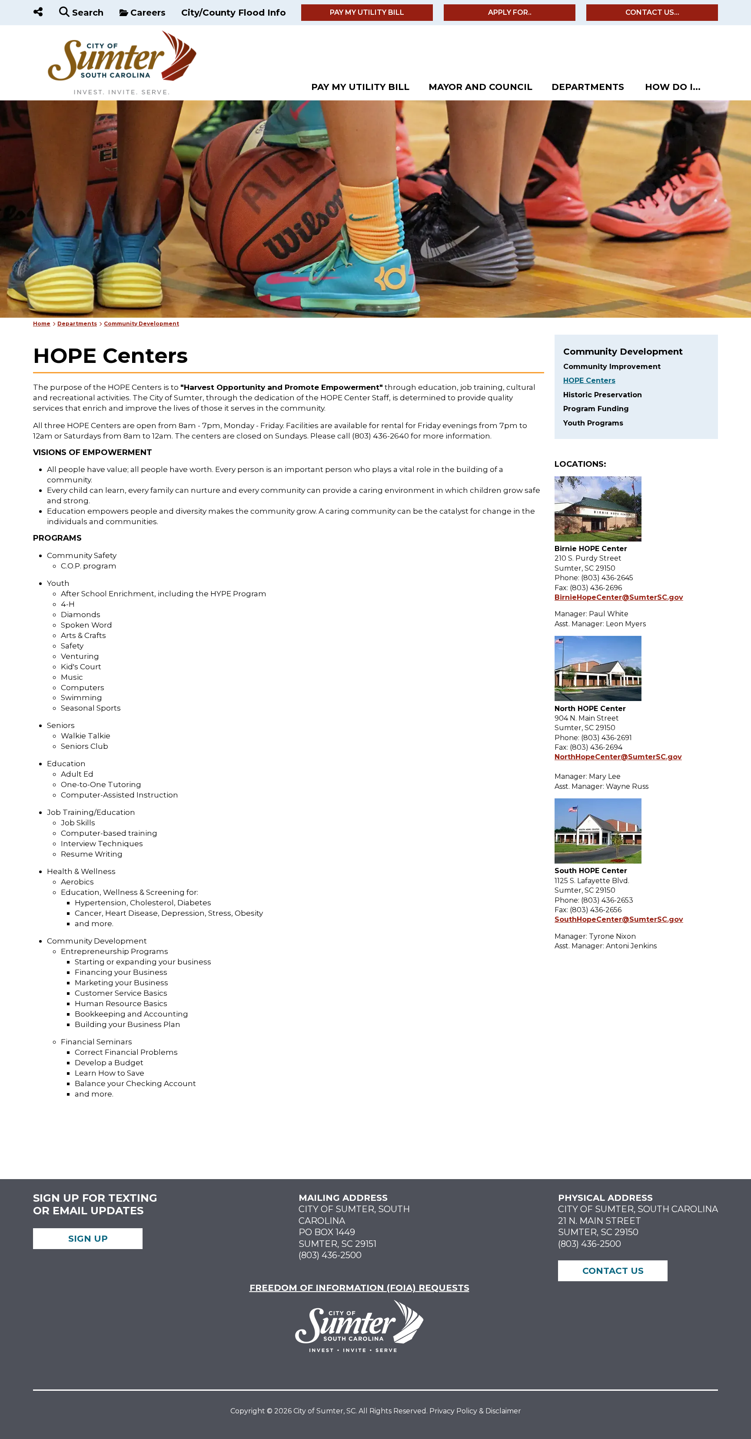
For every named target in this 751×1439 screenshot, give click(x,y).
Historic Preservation (602, 395)
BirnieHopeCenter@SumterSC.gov (619, 597)
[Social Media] (38, 13)
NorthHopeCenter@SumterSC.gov (618, 757)
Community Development (141, 323)
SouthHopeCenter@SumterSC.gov (619, 919)
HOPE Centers (589, 380)
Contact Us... (652, 12)
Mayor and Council (480, 87)
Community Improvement (612, 366)
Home (41, 323)
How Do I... (673, 87)
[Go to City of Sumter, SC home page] (116, 34)
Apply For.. (510, 12)
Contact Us (613, 1271)
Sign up (88, 1238)
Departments (588, 87)
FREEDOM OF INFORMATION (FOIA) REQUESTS (359, 1288)
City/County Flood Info (233, 12)
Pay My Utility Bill (367, 12)
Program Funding (596, 409)
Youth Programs (593, 423)
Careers (148, 12)
